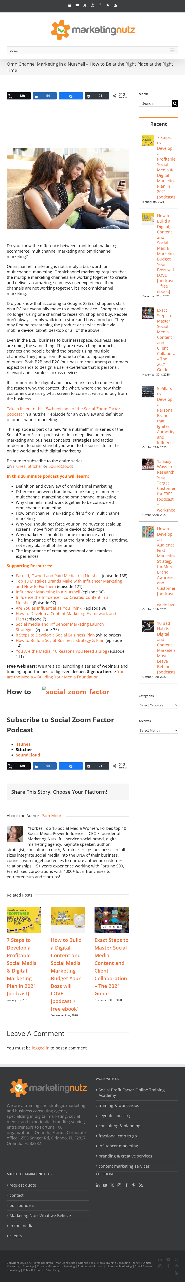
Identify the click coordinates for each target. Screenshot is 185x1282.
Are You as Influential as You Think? (49, 608)
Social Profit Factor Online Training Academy (132, 1092)
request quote (22, 1185)
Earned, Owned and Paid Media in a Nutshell (58, 575)
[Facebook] (126, 1185)
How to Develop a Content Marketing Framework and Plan (66, 616)
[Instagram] (119, 1185)
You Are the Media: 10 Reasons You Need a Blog (61, 651)
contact (16, 1195)
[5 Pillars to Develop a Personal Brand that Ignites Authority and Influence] (148, 388)
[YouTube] (105, 1185)
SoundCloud (60, 466)
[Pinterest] (134, 1185)
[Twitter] (112, 1185)
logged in (40, 1048)
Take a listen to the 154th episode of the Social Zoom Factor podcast (63, 411)
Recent (158, 123)
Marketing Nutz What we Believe (40, 1215)
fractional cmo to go (118, 1136)
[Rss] (141, 1185)
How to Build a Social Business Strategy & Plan (60, 640)
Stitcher (35, 466)
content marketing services (124, 1166)
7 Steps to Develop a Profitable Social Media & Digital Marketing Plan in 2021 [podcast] (166, 167)
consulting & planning (119, 1125)
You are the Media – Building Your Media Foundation (66, 674)
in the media (21, 1225)
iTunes (19, 466)
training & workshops (119, 1105)
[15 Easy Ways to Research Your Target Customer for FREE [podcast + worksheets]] (148, 461)
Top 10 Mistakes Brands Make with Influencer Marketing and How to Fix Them (69, 583)
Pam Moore (53, 815)
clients (15, 1235)
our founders (21, 1205)
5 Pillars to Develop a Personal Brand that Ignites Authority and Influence (166, 415)
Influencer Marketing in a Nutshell (48, 592)
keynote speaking (115, 1115)
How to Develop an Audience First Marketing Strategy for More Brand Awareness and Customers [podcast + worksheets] (166, 566)
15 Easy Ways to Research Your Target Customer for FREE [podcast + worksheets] (166, 486)
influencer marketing (118, 1145)
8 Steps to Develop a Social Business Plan (55, 635)
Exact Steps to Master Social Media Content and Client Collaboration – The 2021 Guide (166, 339)
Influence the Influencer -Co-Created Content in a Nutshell (62, 600)
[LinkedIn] (97, 1185)
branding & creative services (125, 1156)
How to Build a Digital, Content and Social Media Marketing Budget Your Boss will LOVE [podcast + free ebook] (166, 253)
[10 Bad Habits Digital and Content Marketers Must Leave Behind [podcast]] (148, 623)
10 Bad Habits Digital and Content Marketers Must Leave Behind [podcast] (166, 647)
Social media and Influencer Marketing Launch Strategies (60, 626)
